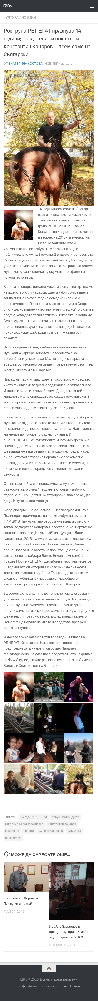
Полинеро (12, 831)
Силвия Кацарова (51, 831)
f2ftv (7, 6)
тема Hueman (70, 986)
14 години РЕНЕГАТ (34, 817)
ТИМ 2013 (74, 831)
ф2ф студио (13, 837)
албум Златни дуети (65, 817)
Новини (28, 17)
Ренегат (29, 831)
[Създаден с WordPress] (23, 986)
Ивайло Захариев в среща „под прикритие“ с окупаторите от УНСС (68, 931)
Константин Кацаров (62, 824)
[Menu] (92, 6)
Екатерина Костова (26, 63)
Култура (11, 17)
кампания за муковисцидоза (24, 824)
